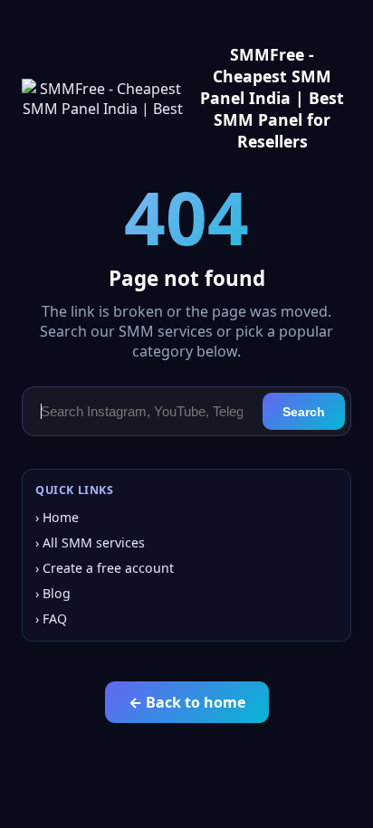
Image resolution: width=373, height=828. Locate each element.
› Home (57, 517)
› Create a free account (104, 567)
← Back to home (187, 702)
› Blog (53, 593)
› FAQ (51, 618)
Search (303, 411)
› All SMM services (90, 542)
